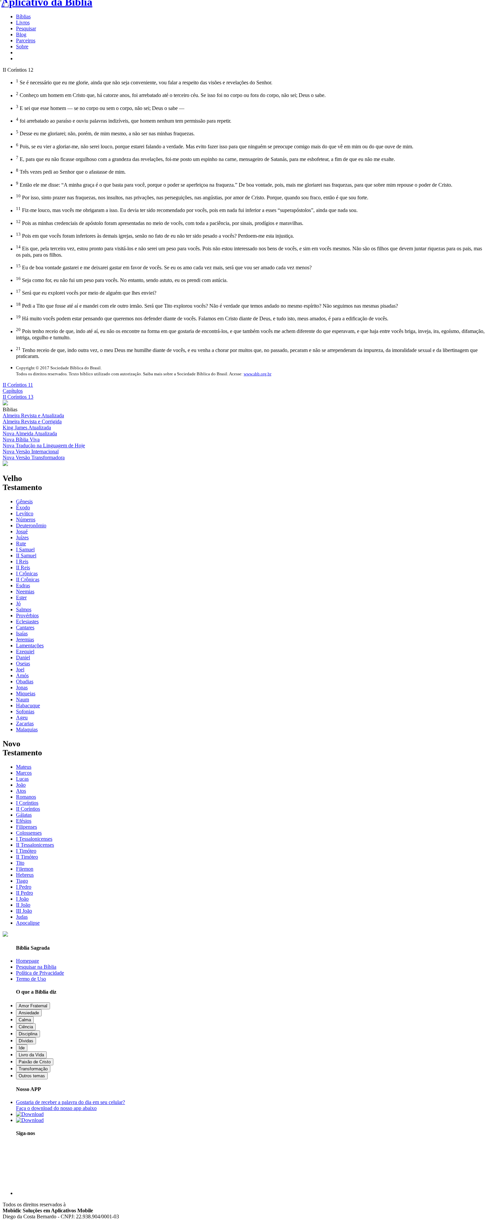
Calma (25, 1019)
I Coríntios (27, 803)
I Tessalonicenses (34, 839)
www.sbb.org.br (257, 373)
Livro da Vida (31, 1054)
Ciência (26, 1026)
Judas (22, 917)
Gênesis (24, 501)
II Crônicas (27, 579)
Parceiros (25, 40)
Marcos (24, 773)
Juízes (22, 537)
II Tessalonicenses (35, 845)
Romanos (26, 797)
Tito (20, 863)
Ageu (22, 717)
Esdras (23, 585)
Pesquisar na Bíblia (36, 967)
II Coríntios (28, 809)
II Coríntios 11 (18, 385)
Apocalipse (28, 923)
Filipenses (26, 827)
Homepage (27, 961)
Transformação (33, 1068)
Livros (23, 22)
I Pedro (23, 887)
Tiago (22, 881)
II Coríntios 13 (18, 397)
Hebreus (25, 875)
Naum (22, 699)
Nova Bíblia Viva (21, 439)
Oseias (23, 663)
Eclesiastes (27, 621)
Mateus (23, 767)
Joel (20, 669)
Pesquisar (26, 28)
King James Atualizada (27, 427)
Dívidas (26, 1040)
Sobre (22, 46)
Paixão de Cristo (35, 1061)
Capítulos (13, 391)
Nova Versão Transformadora (34, 457)
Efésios (23, 821)
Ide (22, 1047)
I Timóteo (26, 851)
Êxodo (23, 507)
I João (22, 899)
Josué (22, 531)
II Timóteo (27, 857)
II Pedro (24, 893)
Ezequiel (25, 651)
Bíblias (23, 16)
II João (23, 905)
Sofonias (25, 711)
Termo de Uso (31, 979)
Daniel (23, 657)
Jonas (22, 687)
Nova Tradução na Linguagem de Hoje (44, 445)
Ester (21, 597)
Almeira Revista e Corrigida (32, 421)
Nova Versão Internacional (31, 451)
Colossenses (29, 833)
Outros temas (32, 1075)
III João (24, 911)
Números (25, 519)
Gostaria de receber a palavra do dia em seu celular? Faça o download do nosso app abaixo (70, 1105)
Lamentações (30, 645)
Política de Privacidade (40, 973)
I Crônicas (27, 573)
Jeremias (25, 639)
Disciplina (28, 1033)
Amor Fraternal (33, 1005)
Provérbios (27, 615)
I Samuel (25, 549)
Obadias (24, 681)
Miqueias (25, 693)
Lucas (22, 779)
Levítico (24, 513)
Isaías (22, 633)
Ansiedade (29, 1012)
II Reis (23, 567)
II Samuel (26, 555)
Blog (21, 34)
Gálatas (24, 815)
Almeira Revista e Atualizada (33, 415)
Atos (21, 791)
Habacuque (28, 705)
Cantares (25, 627)
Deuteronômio (31, 525)
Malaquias (27, 729)
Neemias (25, 591)
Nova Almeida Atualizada (30, 433)
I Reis (22, 561)
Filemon (24, 869)
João (21, 785)
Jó (18, 603)
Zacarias (25, 723)
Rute (21, 543)
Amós (22, 675)
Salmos (23, 609)
